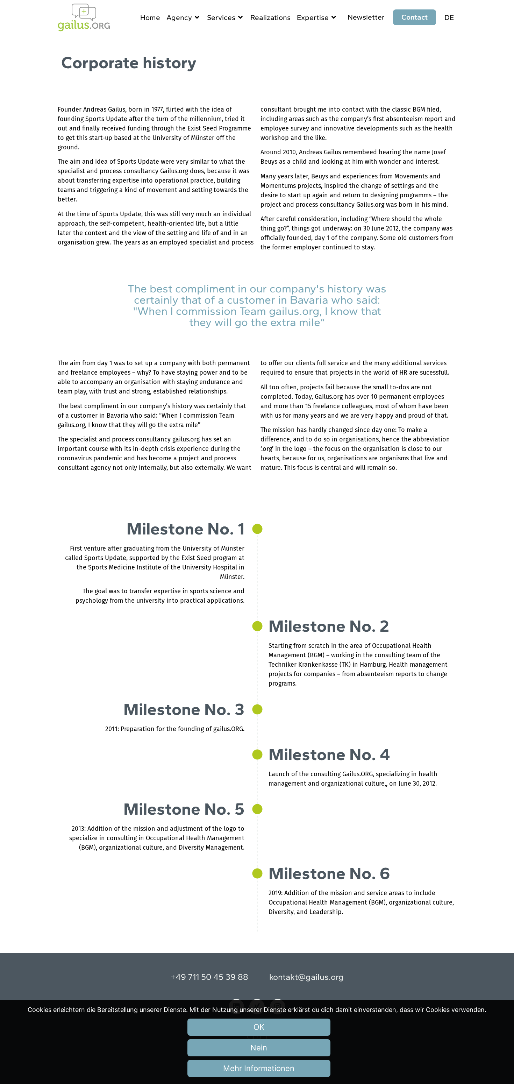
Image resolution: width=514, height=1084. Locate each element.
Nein (258, 1047)
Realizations (270, 17)
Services (221, 17)
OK (259, 1027)
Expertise (313, 17)
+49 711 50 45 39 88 (209, 977)
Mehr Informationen (258, 1068)
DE (449, 17)
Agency (179, 17)
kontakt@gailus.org (306, 977)
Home (150, 17)
